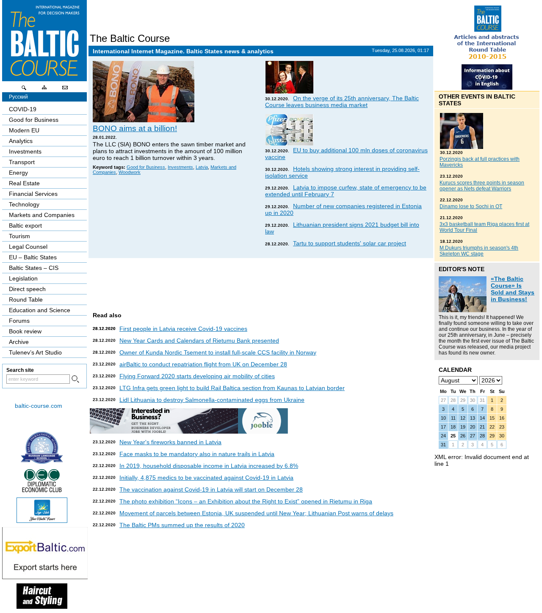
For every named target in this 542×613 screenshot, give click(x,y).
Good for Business (146, 167)
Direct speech (27, 289)
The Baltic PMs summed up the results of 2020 (182, 525)
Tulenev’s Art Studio (35, 352)
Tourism (19, 236)
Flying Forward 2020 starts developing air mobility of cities (197, 376)
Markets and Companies (42, 215)
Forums (19, 320)
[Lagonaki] (42, 520)
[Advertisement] (259, 281)
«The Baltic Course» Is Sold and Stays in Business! (512, 288)
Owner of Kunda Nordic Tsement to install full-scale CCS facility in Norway (217, 352)
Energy (18, 172)
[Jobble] (189, 431)
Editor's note (461, 269)
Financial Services (33, 193)
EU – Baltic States (33, 257)
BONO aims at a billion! (135, 128)
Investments (180, 167)
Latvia (202, 167)
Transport (22, 162)
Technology (24, 204)
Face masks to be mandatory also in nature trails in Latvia (196, 454)
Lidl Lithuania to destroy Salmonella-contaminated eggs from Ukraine (211, 399)
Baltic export (25, 225)
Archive (19, 341)
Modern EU (24, 130)
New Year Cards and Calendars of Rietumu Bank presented (199, 340)
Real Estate (24, 183)
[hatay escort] (45, 577)
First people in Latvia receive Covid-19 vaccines (183, 328)
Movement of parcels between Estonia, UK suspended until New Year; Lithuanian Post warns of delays (256, 513)
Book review (25, 331)
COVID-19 (22, 109)
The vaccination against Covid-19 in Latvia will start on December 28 (211, 489)
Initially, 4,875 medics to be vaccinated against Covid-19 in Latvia (206, 477)
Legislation (23, 278)
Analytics (21, 140)
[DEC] (42, 491)
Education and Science (39, 310)
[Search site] (24, 89)
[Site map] (44, 89)
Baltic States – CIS (33, 267)
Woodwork (130, 172)
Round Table (26, 299)
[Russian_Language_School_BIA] (42, 461)
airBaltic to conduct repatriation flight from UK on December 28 (203, 364)
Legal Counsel (28, 246)
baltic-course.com (38, 405)
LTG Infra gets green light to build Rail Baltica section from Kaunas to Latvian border (232, 388)
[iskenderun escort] (42, 606)
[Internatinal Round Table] (487, 62)
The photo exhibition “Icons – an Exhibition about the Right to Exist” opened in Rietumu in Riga (245, 501)
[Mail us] (65, 89)
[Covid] (487, 87)
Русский (18, 97)
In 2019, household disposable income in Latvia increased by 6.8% (208, 465)
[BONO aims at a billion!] (143, 120)
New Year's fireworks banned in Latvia (170, 442)
